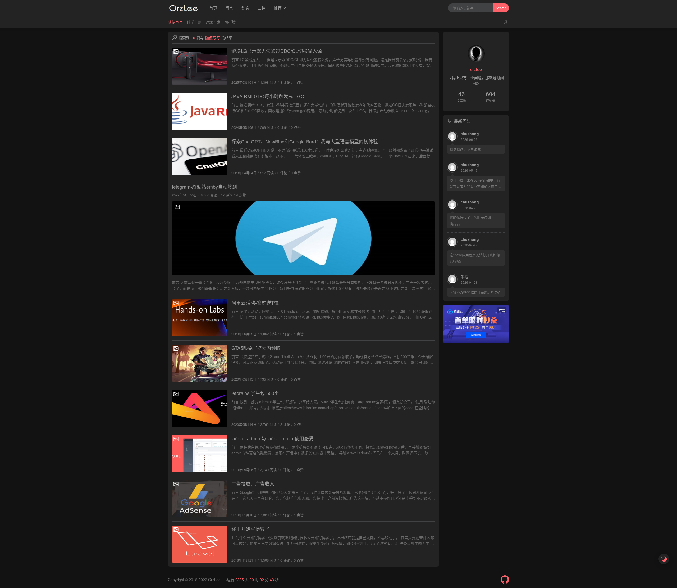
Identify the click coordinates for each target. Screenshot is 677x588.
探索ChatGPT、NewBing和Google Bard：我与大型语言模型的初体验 (304, 141)
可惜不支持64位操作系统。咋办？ (475, 292)
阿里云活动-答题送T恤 (255, 302)
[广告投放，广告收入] (199, 498)
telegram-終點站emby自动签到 (204, 186)
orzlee (476, 69)
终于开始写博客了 (250, 529)
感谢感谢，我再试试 (465, 149)
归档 (262, 8)
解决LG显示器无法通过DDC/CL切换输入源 (276, 51)
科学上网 (194, 22)
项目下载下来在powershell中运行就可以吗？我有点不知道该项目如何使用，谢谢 (475, 184)
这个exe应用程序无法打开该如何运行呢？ (475, 258)
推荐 (278, 8)
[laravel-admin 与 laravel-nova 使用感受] (199, 453)
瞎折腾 (230, 22)
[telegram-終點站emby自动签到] (303, 238)
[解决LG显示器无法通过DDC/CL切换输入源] (199, 66)
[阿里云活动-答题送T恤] (199, 317)
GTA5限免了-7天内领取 (256, 348)
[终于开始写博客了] (199, 544)
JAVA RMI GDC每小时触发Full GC (267, 96)
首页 (213, 8)
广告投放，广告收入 (252, 483)
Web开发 (213, 22)
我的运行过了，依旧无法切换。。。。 (470, 220)
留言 (229, 8)
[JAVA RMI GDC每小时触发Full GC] (199, 111)
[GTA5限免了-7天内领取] (199, 363)
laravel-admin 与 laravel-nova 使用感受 (272, 438)
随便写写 (175, 22)
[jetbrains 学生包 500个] (199, 408)
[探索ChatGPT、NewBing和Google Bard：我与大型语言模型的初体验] (199, 156)
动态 (245, 8)
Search (501, 8)
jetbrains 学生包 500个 (255, 393)
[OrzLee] (185, 8)
